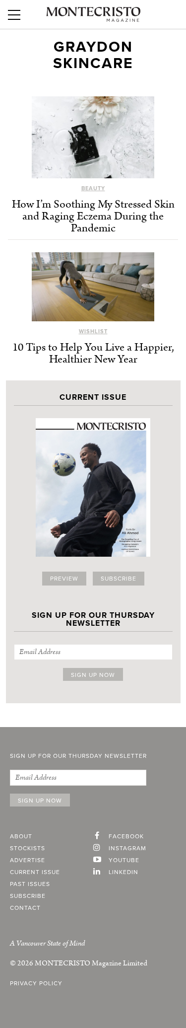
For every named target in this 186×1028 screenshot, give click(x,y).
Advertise (27, 860)
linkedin (123, 872)
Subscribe (118, 578)
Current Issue (35, 872)
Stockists (27, 848)
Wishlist (93, 331)
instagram (127, 848)
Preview (64, 578)
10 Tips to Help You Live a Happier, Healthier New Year (93, 353)
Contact (25, 907)
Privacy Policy (36, 983)
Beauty (93, 188)
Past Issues (30, 884)
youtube (124, 860)
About (21, 836)
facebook (126, 836)
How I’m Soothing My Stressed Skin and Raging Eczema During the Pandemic (93, 216)
